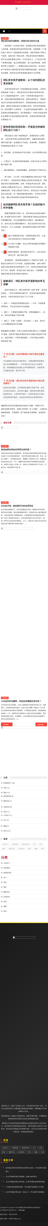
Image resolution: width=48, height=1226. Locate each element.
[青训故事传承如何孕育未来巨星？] (24, 434)
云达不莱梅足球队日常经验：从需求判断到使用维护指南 (25, 1181)
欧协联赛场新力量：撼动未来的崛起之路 (8, 724)
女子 (5, 820)
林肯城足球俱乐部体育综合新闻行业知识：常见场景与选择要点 (26, 1170)
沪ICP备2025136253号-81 (8, 1210)
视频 (5, 826)
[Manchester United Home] (4, 31)
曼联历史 (6, 801)
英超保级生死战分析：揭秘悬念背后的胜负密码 (42, 724)
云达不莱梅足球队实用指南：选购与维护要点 (21, 1176)
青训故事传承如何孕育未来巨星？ (16, 449)
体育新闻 (4, 38)
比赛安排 (6, 807)
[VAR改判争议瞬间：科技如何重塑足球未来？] (24, 611)
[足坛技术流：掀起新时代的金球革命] (24, 485)
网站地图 (22, 1210)
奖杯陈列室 (7, 796)
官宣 (5, 788)
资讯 (5, 831)
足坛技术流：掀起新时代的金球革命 (17, 506)
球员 (5, 811)
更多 (5, 792)
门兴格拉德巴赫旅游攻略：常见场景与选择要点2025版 (25, 1187)
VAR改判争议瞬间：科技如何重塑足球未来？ (21, 701)
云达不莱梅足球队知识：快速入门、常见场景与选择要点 (25, 1192)
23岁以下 (6, 815)
